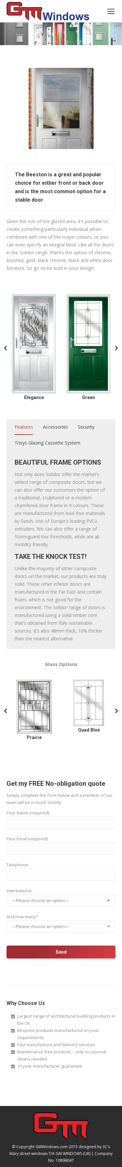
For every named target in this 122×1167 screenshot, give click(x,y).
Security (86, 427)
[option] (33, 347)
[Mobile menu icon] (110, 11)
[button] (5, 348)
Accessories (55, 427)
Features (24, 427)
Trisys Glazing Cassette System (47, 443)
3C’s (106, 1146)
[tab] (24, 428)
